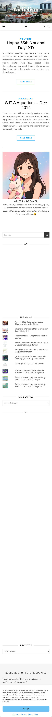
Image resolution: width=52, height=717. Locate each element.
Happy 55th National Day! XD (26, 45)
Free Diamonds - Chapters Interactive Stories (31, 336)
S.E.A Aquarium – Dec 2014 (26, 105)
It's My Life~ (26, 39)
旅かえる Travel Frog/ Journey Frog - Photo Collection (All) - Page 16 (30, 385)
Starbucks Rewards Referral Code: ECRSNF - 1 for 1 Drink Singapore (29, 371)
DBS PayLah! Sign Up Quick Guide (29, 363)
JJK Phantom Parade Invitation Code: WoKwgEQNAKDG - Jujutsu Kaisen (30, 357)
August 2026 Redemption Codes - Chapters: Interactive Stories (29, 323)
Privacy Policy (33, 714)
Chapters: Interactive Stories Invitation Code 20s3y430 (31, 330)
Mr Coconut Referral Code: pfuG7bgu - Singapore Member (31, 350)
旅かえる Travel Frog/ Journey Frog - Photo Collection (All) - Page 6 (30, 378)
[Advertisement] (26, 280)
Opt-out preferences (20, 714)
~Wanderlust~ (26, 99)
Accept (26, 709)
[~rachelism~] (26, 11)
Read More (26, 81)
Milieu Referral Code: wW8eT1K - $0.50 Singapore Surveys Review (32, 343)
